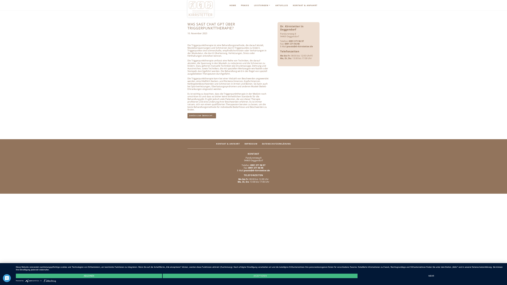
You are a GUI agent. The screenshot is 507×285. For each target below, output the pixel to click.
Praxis (245, 5)
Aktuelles (281, 5)
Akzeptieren (260, 276)
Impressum (250, 143)
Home (232, 5)
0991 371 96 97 (296, 41)
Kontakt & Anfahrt (305, 5)
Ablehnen (89, 276)
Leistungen (261, 5)
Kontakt (253, 153)
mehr (431, 276)
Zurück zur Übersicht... (201, 116)
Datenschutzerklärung (276, 143)
